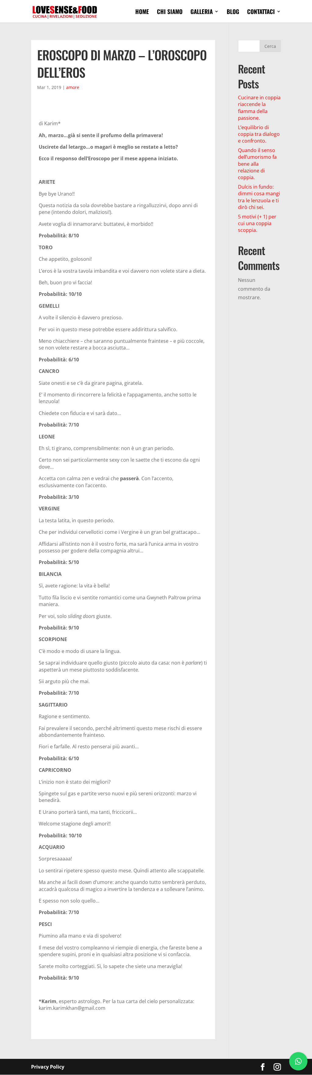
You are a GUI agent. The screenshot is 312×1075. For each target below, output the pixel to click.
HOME (142, 12)
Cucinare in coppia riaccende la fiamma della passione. (259, 107)
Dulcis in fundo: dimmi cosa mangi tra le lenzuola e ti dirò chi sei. (259, 197)
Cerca (270, 46)
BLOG (233, 12)
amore (72, 87)
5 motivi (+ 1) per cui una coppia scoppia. (257, 223)
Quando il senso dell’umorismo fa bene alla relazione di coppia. (257, 164)
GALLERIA (201, 12)
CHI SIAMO (170, 12)
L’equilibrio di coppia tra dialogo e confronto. (259, 134)
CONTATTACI (261, 12)
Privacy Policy (47, 1066)
